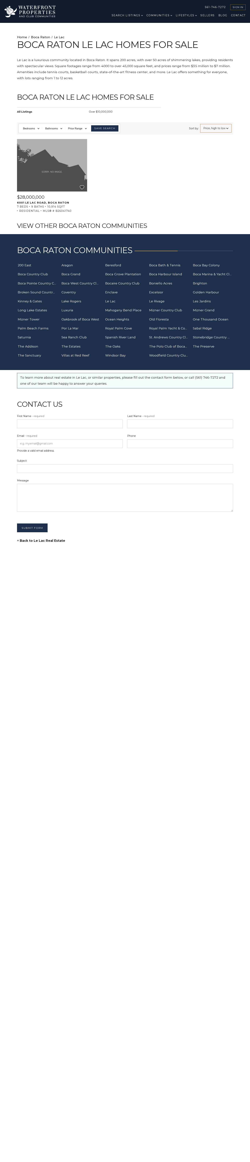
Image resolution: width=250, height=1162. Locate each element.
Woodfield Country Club (168, 355)
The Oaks (112, 346)
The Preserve (203, 346)
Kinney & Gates (30, 301)
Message (23, 480)
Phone (131, 436)
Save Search (104, 128)
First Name (30, 416)
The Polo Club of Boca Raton (169, 346)
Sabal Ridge (202, 328)
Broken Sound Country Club (38, 292)
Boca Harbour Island (165, 274)
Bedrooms (29, 128)
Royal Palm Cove (118, 328)
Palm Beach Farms (33, 328)
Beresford (113, 265)
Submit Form (32, 527)
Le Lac (110, 301)
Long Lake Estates (32, 310)
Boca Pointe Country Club (38, 283)
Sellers (207, 15)
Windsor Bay (115, 355)
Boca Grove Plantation (123, 274)
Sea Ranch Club (74, 337)
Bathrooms (51, 128)
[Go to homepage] (33, 11)
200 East (24, 265)
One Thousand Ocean (210, 319)
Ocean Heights (117, 319)
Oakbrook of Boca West (80, 319)
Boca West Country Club (81, 283)
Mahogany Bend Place (123, 310)
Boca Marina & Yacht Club (213, 274)
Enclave (111, 292)
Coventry (68, 292)
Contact (238, 15)
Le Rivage (157, 301)
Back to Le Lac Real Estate (42, 540)
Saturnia (24, 337)
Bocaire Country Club (122, 283)
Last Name (140, 416)
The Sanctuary (29, 355)
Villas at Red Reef (75, 355)
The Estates (71, 346)
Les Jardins (202, 301)
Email (27, 436)
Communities (158, 15)
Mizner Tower (29, 319)
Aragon (67, 265)
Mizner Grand (203, 310)
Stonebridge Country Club (213, 337)
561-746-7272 (215, 7)
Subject (22, 460)
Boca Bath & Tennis (164, 265)
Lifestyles (185, 15)
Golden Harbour (206, 292)
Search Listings (126, 15)
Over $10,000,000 (101, 111)
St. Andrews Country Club (169, 337)
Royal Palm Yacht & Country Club (169, 328)
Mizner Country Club (165, 310)
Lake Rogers (71, 301)
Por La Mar (70, 328)
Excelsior (156, 292)
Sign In (238, 7)
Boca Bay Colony (206, 265)
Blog (222, 15)
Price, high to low (214, 128)
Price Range (75, 128)
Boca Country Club (33, 274)
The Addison (28, 346)
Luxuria (67, 310)
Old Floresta (159, 319)
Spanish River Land (120, 337)
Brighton (200, 283)
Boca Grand (70, 274)
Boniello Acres (160, 283)
